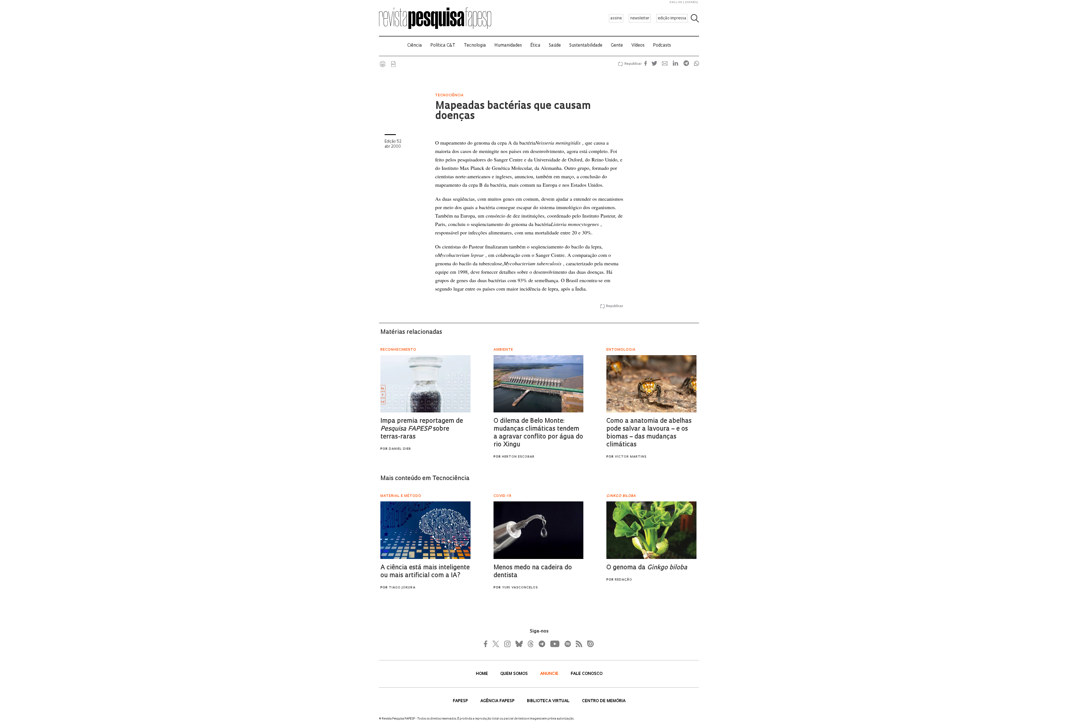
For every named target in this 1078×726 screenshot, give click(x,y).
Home (482, 674)
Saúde (555, 46)
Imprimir (382, 64)
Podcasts (662, 46)
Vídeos (638, 46)
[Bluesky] (518, 643)
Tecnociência (449, 95)
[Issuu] (588, 643)
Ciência (414, 46)
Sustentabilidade (585, 46)
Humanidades (508, 46)
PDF (393, 64)
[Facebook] (487, 643)
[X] (496, 643)
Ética (535, 46)
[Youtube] (554, 643)
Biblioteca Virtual (549, 701)
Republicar (632, 64)
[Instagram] (507, 643)
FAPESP (461, 701)
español (692, 2)
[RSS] (577, 643)
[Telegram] (541, 643)
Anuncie (549, 674)
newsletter (639, 18)
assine (616, 18)
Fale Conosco (586, 674)
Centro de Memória (603, 701)
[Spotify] (567, 643)
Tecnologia (475, 46)
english (676, 2)
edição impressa (672, 18)
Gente (617, 46)
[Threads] (530, 643)
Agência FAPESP (498, 701)
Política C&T (442, 46)
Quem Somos (514, 674)
